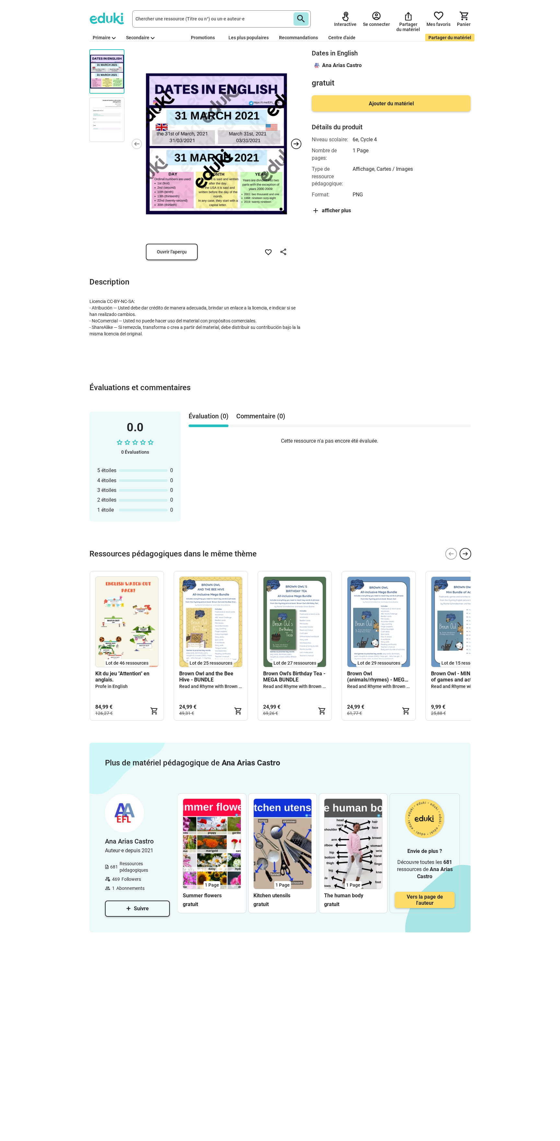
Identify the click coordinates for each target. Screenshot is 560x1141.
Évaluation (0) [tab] (208, 416)
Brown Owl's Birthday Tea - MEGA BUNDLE (294, 676)
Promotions (203, 37)
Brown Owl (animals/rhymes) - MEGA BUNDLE (377, 676)
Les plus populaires (248, 37)
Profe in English (111, 686)
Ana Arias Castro (342, 65)
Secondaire (137, 37)
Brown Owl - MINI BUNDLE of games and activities (462, 676)
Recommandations (298, 37)
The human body (343, 895)
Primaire (102, 37)
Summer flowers (202, 895)
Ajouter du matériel (391, 103)
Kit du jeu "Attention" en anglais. (122, 676)
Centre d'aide (342, 37)
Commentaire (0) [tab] (260, 416)
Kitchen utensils (271, 895)
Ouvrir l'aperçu (172, 251)
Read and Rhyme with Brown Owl (212, 686)
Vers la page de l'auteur (425, 900)
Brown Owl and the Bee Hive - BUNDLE (206, 676)
